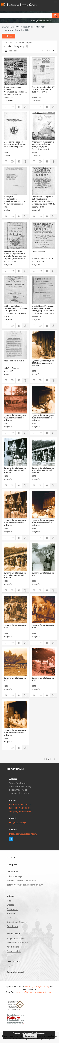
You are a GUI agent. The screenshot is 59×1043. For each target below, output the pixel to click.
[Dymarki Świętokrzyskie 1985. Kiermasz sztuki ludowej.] (43, 345)
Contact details (14, 951)
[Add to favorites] (5, 106)
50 (11, 43)
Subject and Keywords (17, 922)
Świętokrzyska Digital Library (36, 986)
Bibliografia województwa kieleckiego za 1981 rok (15, 198)
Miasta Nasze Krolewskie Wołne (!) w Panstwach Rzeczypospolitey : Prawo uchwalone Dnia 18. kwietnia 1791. (43, 308)
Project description (16, 938)
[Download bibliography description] (12, 106)
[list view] (15, 50)
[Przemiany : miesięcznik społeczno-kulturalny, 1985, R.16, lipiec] (43, 126)
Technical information (17, 942)
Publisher (11, 913)
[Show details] (25, 106)
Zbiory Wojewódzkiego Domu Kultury (25, 884)
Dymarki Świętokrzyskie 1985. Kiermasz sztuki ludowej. (43, 363)
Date (9, 917)
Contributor (12, 909)
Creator (10, 904)
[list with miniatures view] (10, 50)
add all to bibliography (14, 46)
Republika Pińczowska (14, 360)
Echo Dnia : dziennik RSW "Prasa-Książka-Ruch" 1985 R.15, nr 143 (43, 89)
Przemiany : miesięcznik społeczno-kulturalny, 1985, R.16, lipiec (43, 144)
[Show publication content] (19, 106)
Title (9, 900)
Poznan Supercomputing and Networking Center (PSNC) (29, 1038)
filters (9, 36)
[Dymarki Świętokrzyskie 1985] (43, 557)
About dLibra (13, 946)
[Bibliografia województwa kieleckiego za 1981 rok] (15, 181)
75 (16, 43)
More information (38, 1033)
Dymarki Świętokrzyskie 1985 (43, 574)
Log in (10, 965)
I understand (30, 1036)
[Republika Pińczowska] (15, 345)
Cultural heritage (14, 876)
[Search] (55, 15)
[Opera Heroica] (43, 235)
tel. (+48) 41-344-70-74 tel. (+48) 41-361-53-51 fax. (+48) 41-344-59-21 (20, 808)
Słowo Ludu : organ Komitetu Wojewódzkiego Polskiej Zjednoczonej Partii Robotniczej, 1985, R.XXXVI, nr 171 (15, 89)
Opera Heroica (38, 251)
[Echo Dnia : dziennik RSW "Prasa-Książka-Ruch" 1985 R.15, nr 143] (43, 71)
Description (12, 926)
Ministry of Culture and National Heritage (34, 992)
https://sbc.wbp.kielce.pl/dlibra (23, 833)
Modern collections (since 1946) (22, 880)
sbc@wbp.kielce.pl (17, 822)
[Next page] (53, 50)
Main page (12, 864)
